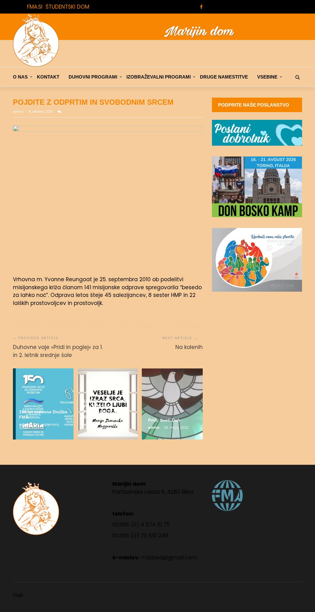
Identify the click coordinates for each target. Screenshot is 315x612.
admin (19, 111)
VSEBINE (267, 76)
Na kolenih (189, 347)
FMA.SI (34, 6)
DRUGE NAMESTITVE (224, 76)
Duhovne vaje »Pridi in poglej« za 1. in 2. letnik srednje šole (58, 351)
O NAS (20, 76)
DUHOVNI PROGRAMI (93, 76)
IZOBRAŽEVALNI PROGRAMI (158, 76)
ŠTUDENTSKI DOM (67, 6)
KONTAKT (48, 76)
